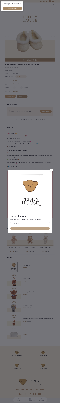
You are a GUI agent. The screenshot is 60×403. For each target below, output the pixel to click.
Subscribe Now (30, 228)
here (11, 5)
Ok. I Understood (12, 8)
